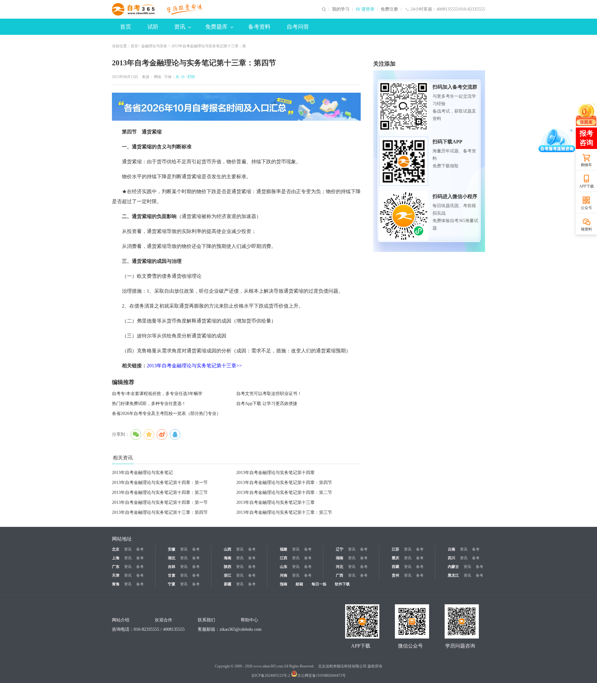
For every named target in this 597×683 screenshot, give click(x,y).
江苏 (395, 549)
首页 (125, 27)
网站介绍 (120, 620)
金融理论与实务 (154, 46)
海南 (227, 558)
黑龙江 (453, 575)
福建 (283, 549)
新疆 (227, 584)
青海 (115, 584)
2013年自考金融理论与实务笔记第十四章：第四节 (284, 482)
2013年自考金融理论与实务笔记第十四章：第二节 (284, 492)
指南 (283, 584)
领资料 (586, 229)
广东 (115, 567)
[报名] (236, 107)
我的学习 (340, 9)
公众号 (586, 208)
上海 (115, 558)
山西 (227, 549)
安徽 (171, 549)
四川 (451, 558)
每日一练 (319, 584)
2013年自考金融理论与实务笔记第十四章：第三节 (160, 492)
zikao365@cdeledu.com (240, 629)
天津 (115, 575)
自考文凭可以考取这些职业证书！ (269, 393)
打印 (190, 77)
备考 (140, 549)
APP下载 (586, 186)
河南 (283, 575)
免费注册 (389, 9)
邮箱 (299, 584)
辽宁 (339, 549)
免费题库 (216, 27)
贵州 (395, 575)
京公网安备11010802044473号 (321, 675)
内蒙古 (453, 567)
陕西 (227, 567)
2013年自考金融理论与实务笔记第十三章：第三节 (284, 512)
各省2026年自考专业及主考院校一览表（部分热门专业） (166, 413)
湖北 (171, 558)
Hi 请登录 (365, 9)
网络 (157, 77)
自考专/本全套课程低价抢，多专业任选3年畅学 (157, 393)
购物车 (586, 165)
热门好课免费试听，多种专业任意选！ (149, 403)
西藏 (395, 567)
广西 (339, 575)
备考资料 (259, 27)
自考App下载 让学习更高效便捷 (266, 403)
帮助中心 (249, 620)
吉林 (171, 567)
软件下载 (342, 584)
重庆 (395, 558)
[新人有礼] (586, 114)
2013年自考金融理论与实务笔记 (142, 472)
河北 (339, 567)
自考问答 (298, 27)
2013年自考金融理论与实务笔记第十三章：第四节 (160, 512)
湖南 (339, 558)
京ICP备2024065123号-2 (270, 675)
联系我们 (206, 620)
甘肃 (171, 575)
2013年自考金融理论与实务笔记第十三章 (275, 502)
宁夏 (171, 584)
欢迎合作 (163, 620)
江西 (283, 558)
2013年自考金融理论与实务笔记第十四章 (275, 472)
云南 (451, 549)
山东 (283, 567)
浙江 (227, 575)
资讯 (179, 27)
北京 (115, 549)
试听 (153, 27)
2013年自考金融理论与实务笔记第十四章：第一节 (160, 482)
